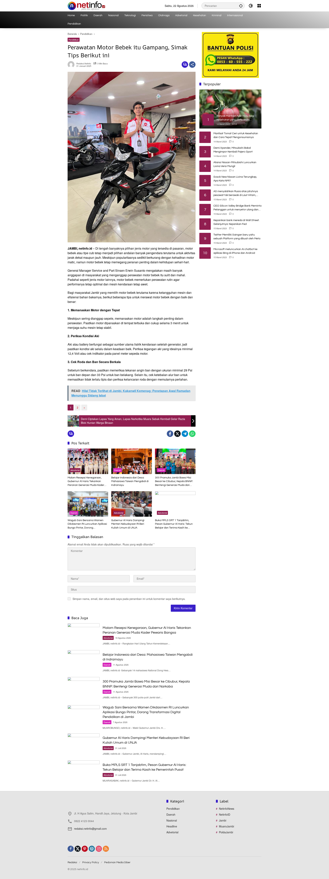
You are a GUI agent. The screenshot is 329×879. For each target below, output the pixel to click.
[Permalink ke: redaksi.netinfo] (72, 64)
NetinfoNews (226, 808)
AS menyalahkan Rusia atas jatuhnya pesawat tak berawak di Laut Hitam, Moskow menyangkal (235, 193)
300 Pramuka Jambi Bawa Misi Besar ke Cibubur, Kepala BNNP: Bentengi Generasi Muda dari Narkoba (174, 481)
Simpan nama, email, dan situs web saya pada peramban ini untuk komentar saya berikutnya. (129, 599)
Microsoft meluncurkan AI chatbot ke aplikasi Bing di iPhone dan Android (235, 251)
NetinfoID (224, 814)
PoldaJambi (226, 832)
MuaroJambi (226, 826)
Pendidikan (74, 39)
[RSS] (106, 849)
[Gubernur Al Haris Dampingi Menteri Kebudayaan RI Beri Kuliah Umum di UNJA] (131, 504)
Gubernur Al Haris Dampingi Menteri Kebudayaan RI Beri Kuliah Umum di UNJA (127, 524)
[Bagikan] (192, 64)
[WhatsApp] (192, 433)
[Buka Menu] (259, 5)
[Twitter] (177, 433)
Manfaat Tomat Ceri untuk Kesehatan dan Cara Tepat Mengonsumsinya (235, 135)
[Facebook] (170, 433)
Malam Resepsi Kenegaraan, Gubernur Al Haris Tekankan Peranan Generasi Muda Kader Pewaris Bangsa (86, 481)
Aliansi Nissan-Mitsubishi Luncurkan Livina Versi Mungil (234, 164)
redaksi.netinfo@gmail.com (90, 828)
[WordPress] (92, 849)
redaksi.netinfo (83, 63)
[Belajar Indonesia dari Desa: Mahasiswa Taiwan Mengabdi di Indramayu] (131, 461)
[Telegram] (185, 433)
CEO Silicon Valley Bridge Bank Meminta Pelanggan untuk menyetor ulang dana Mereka (237, 208)
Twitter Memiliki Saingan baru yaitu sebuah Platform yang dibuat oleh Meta (236, 236)
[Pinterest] (85, 849)
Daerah (117, 470)
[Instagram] (99, 849)
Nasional (171, 820)
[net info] (86, 5)
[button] (241, 5)
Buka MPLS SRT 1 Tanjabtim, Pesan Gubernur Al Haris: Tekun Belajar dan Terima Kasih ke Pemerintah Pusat (174, 524)
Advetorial (75, 470)
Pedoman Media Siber (117, 862)
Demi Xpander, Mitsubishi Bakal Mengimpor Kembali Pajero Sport (233, 150)
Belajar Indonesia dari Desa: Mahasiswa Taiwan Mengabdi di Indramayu (130, 481)
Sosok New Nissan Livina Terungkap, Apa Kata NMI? (235, 179)
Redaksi (72, 862)
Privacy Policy (90, 862)
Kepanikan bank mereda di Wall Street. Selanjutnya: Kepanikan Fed (236, 222)
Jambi (222, 820)
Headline (171, 826)
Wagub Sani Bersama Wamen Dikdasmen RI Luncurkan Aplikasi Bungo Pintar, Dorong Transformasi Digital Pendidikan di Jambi (88, 524)
